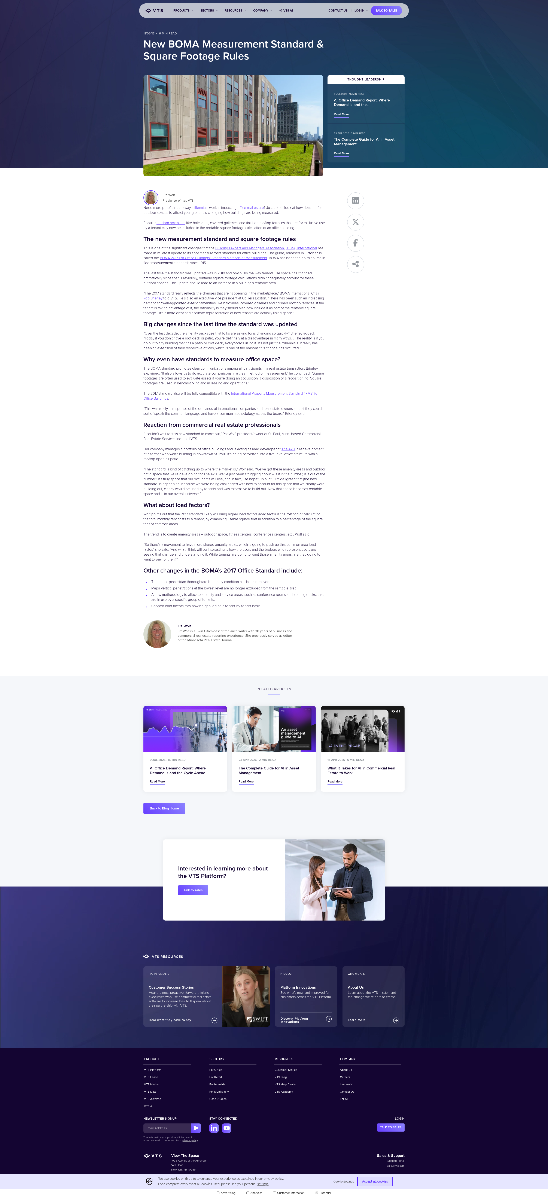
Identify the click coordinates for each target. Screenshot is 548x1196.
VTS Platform (152, 1070)
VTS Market (151, 1084)
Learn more (356, 1020)
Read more (341, 114)
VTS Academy (284, 1091)
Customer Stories (286, 1070)
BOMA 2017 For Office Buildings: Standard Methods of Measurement (213, 258)
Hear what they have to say (170, 1020)
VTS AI (288, 10)
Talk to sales (386, 10)
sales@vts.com (396, 1166)
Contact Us (338, 10)
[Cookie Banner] (274, 1185)
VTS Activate (152, 1099)
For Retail (215, 1077)
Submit (196, 1128)
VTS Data (150, 1091)
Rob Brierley (152, 298)
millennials (200, 207)
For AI (344, 1099)
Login (400, 1118)
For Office (215, 1070)
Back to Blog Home (164, 808)
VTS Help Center (285, 1084)
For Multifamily (219, 1091)
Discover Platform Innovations (294, 1020)
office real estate (250, 207)
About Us (346, 1070)
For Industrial (217, 1084)
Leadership (347, 1084)
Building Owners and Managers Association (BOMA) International (266, 248)
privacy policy (190, 1140)
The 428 (288, 449)
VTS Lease (151, 1077)
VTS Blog (281, 1077)
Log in (359, 10)
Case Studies (217, 1099)
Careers (345, 1077)
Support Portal (396, 1161)
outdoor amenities (170, 223)
